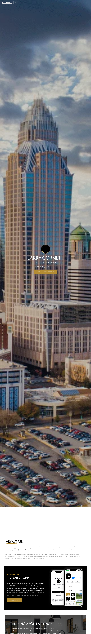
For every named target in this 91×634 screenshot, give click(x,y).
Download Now (14, 600)
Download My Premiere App (45, 272)
